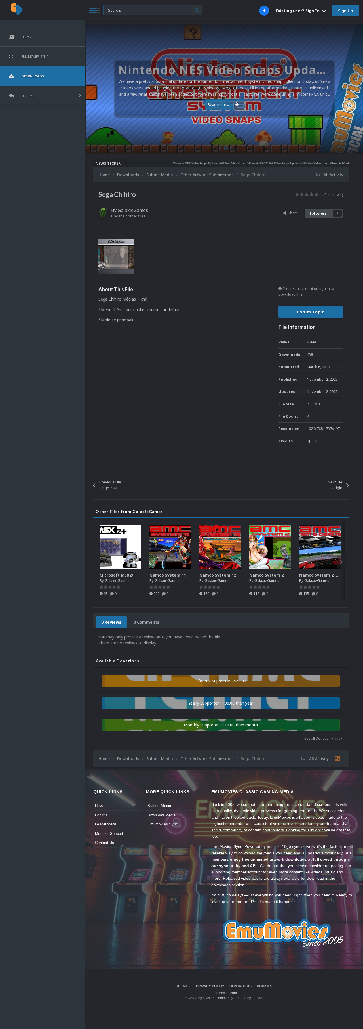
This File (113, 9)
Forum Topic (310, 312)
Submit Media (159, 806)
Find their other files (128, 216)
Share (292, 212)
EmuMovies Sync (162, 824)
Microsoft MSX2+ (117, 575)
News (99, 806)
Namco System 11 (167, 575)
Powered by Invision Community (208, 998)
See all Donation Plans (322, 738)
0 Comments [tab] (146, 622)
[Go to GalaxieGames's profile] (103, 212)
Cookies (264, 986)
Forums (101, 815)
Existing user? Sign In (299, 10)
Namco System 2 (266, 575)
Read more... (218, 104)
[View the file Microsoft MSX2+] (120, 547)
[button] (343, 89)
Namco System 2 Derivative (327, 575)
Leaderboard (105, 824)
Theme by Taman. (249, 998)
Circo (352, 146)
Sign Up (345, 10)
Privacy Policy (210, 986)
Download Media (161, 815)
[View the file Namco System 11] (170, 547)
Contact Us (104, 843)
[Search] (197, 10)
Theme (182, 986)
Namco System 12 (217, 575)
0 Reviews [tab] (111, 622)
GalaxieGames (133, 210)
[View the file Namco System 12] (220, 547)
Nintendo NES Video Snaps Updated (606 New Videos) (182, 163)
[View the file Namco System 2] (270, 547)
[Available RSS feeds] (337, 758)
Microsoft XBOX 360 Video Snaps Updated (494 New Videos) (260, 163)
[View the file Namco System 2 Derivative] (320, 547)
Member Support (109, 833)
